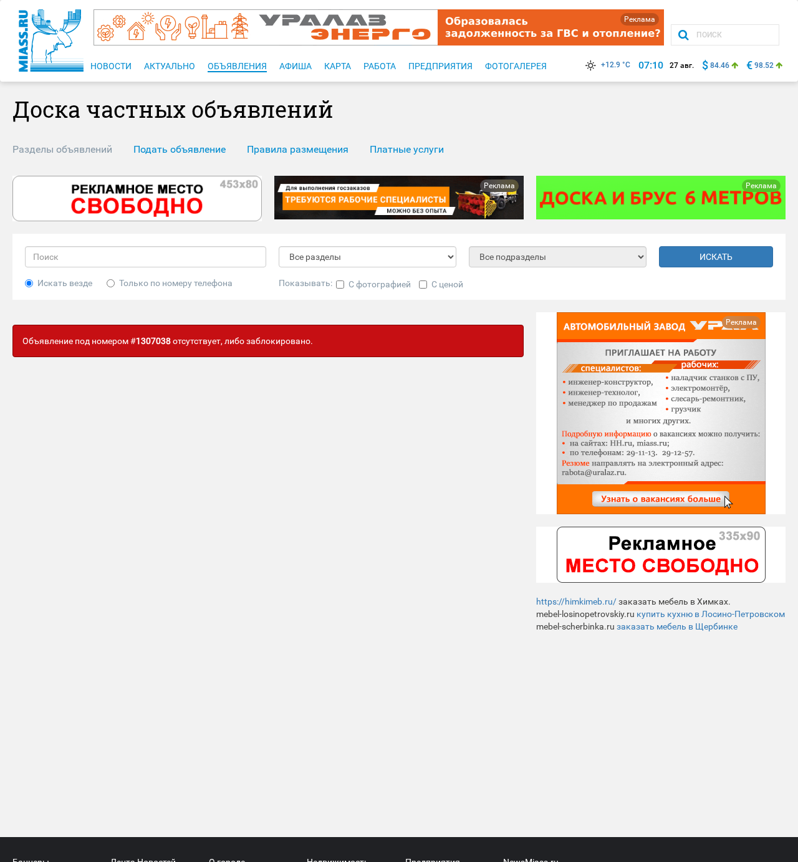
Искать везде (64, 283)
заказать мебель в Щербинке (677, 626)
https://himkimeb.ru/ (576, 601)
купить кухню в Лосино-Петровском (711, 614)
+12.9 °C (615, 64)
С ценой (447, 284)
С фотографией (380, 284)
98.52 (764, 65)
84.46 (719, 65)
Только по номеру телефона (176, 283)
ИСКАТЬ (716, 257)
